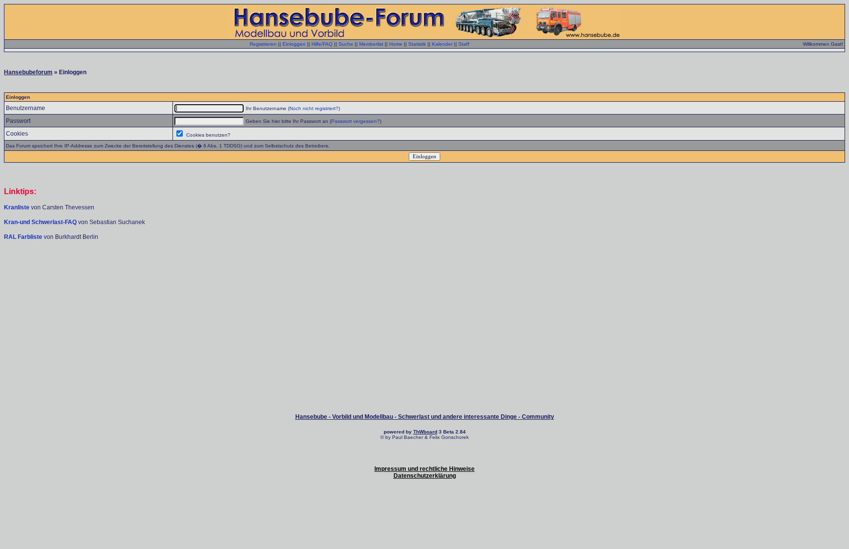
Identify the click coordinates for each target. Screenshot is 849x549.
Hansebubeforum (28, 72)
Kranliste (16, 207)
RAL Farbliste (24, 236)
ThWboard (425, 431)
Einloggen (294, 44)
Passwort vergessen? (355, 121)
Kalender (442, 44)
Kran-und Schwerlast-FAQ (41, 222)
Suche (346, 44)
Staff (463, 44)
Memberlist (371, 44)
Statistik (417, 44)
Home (395, 44)
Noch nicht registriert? (314, 108)
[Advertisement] (424, 270)
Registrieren (263, 44)
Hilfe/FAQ (322, 44)
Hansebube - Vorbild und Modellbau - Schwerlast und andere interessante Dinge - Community (424, 416)
